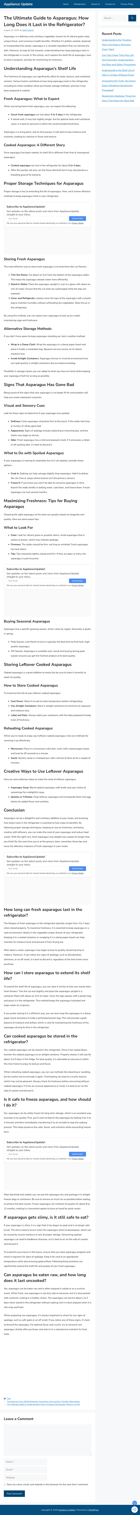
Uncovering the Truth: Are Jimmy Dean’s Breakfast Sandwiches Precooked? (119, 85)
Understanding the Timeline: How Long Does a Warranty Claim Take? (117, 44)
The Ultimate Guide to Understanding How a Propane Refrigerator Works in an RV (43, 1404)
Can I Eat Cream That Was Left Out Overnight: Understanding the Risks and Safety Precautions (119, 60)
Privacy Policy (127, 4)
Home (65, 4)
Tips (9, 1398)
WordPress (93, 1510)
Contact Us (110, 4)
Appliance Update (18, 4)
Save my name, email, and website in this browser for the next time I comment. (47, 1484)
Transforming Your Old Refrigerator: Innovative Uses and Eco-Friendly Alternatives (43, 1401)
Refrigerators (80, 4)
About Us (95, 4)
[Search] (132, 18)
